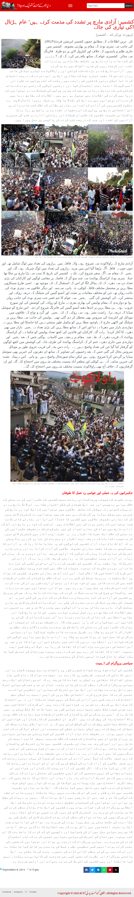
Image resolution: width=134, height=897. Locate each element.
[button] (86, 870)
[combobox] (106, 5)
